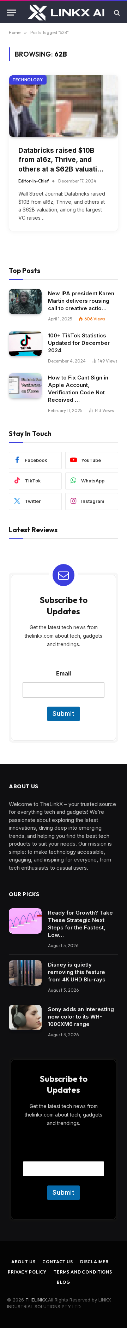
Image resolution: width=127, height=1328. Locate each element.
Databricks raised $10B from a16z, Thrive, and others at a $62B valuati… (60, 159)
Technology (28, 79)
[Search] (116, 13)
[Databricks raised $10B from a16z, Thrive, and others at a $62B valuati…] (63, 106)
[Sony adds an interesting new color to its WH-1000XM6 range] (25, 1017)
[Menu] (11, 13)
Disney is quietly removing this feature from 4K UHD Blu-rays (76, 972)
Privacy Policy (27, 1272)
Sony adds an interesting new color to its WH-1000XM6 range (81, 1016)
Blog (63, 1282)
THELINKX (36, 1300)
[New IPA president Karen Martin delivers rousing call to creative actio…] (25, 301)
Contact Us (57, 1261)
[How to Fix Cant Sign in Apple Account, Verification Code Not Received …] (25, 386)
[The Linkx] (67, 12)
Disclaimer (94, 1261)
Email (63, 673)
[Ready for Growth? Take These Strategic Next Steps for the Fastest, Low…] (25, 921)
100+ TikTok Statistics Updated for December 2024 (79, 343)
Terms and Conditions (83, 1272)
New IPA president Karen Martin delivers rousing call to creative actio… (81, 301)
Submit (63, 713)
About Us (23, 1261)
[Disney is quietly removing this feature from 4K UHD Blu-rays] (25, 973)
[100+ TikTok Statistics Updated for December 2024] (25, 343)
